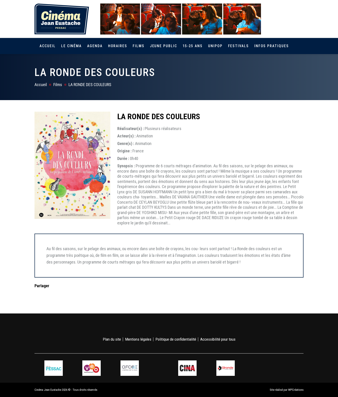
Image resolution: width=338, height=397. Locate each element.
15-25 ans (193, 46)
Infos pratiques (271, 46)
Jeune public (163, 46)
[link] (274, 19)
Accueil (47, 46)
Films (138, 46)
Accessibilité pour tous (217, 339)
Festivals (238, 46)
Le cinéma (71, 46)
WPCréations (296, 389)
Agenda (95, 46)
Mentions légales (138, 339)
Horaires (117, 46)
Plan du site (112, 339)
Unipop (215, 46)
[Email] (67, 295)
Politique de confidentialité (175, 339)
